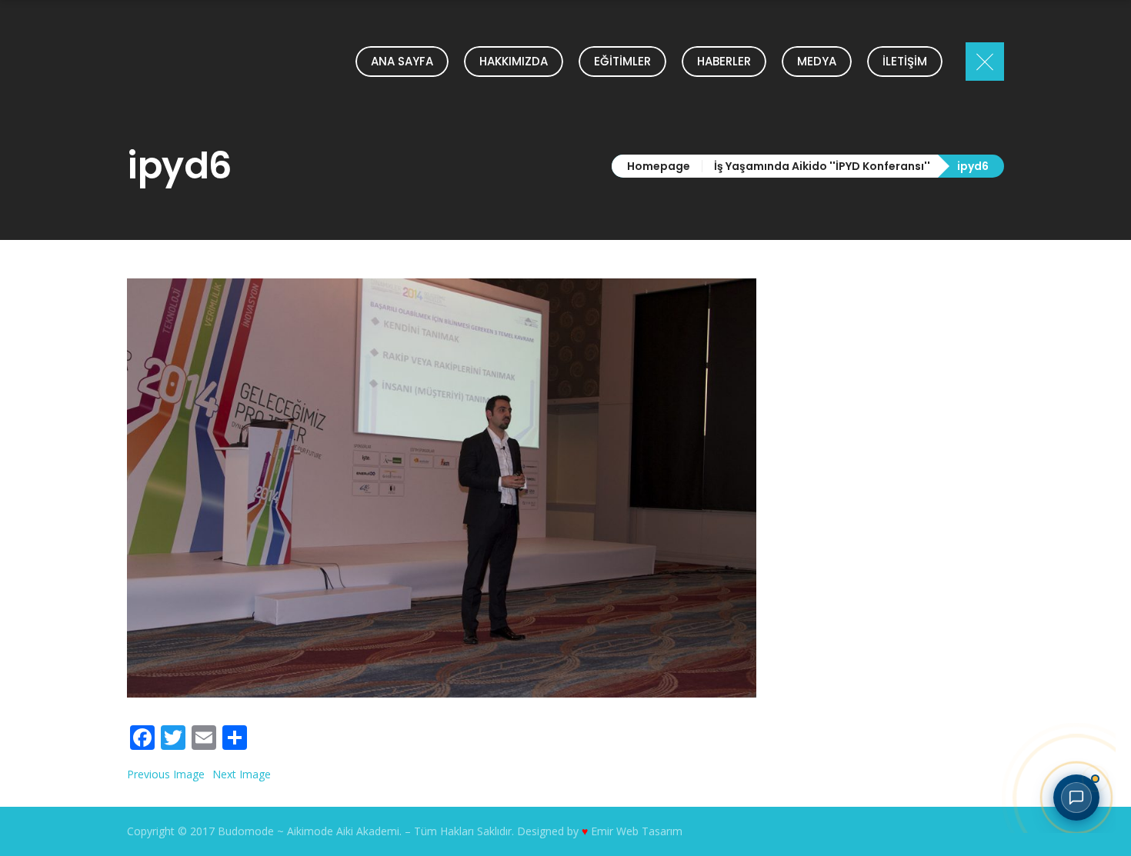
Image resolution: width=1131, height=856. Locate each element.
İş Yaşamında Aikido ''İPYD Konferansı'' (822, 166)
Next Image (241, 774)
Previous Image (166, 774)
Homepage (658, 166)
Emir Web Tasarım (636, 831)
